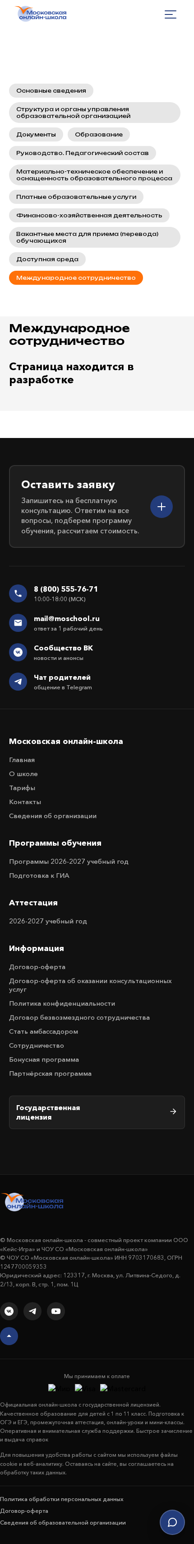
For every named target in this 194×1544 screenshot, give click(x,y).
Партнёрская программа (50, 1073)
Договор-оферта (37, 966)
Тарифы (22, 787)
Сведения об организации (53, 815)
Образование (99, 134)
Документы (36, 134)
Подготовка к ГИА (39, 875)
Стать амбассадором (43, 1031)
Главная (22, 759)
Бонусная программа (44, 1059)
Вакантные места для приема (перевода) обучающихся (87, 237)
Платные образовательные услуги (76, 196)
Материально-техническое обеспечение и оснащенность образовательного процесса (94, 175)
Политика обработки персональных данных (62, 1498)
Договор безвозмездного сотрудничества (79, 1017)
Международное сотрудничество (76, 277)
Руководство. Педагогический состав (82, 153)
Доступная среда (47, 259)
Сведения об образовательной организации (63, 1522)
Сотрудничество (36, 1045)
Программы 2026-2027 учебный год (69, 861)
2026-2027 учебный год (48, 921)
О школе (23, 773)
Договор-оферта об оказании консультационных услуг (90, 984)
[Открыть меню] (170, 14)
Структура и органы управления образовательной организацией (73, 112)
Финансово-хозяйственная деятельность (89, 215)
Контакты (25, 801)
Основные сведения (51, 90)
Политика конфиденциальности (62, 1003)
